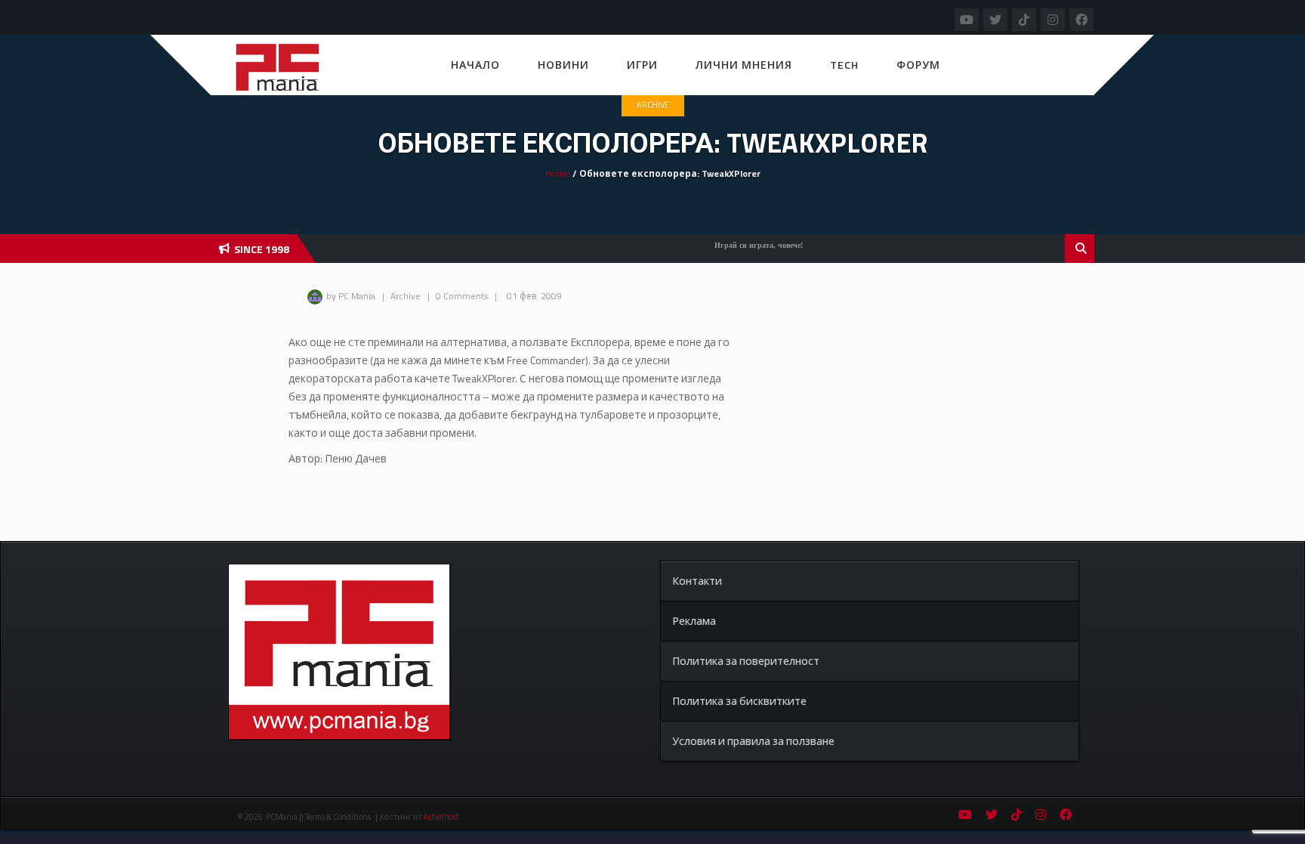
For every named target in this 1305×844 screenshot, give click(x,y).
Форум (918, 65)
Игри (642, 65)
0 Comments (462, 296)
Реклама (694, 621)
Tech (844, 65)
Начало (475, 65)
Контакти (697, 581)
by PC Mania (350, 296)
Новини (563, 65)
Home (557, 173)
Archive (653, 105)
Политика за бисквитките (739, 701)
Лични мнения (744, 65)
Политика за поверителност (745, 661)
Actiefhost (441, 817)
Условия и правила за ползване (753, 741)
